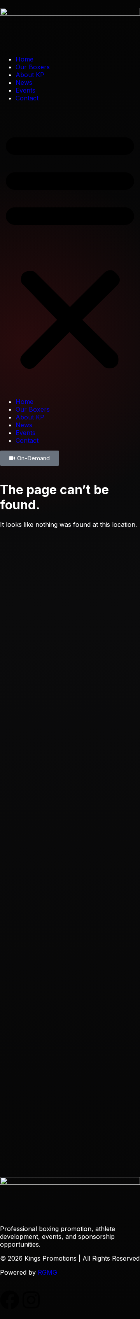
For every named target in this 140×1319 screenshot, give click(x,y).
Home (24, 59)
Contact (27, 98)
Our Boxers (33, 67)
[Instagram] (31, 1300)
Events (25, 90)
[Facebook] (9, 1300)
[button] (70, 249)
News (24, 82)
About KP (30, 75)
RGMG (47, 1272)
